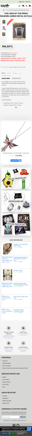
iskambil (9, 73)
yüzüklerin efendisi (6, 75)
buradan (14, 433)
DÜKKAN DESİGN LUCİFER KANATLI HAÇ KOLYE (16, 153)
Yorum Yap (16, 78)
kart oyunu (15, 73)
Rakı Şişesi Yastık (18, 270)
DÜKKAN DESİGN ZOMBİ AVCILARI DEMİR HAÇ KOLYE (21, 284)
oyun (20, 73)
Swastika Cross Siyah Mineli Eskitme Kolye (21, 245)
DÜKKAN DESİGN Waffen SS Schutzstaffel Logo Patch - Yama (21, 259)
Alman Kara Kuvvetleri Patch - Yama (21, 297)
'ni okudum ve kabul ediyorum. (14, 420)
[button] (11, 165)
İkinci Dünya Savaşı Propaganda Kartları (19, 310)
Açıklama (6, 78)
